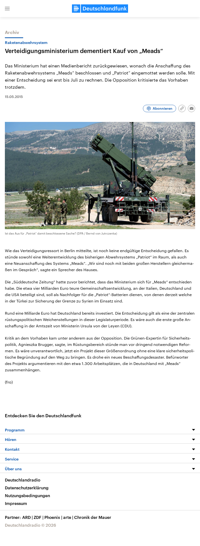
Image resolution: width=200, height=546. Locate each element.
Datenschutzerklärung (27, 487)
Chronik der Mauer (92, 517)
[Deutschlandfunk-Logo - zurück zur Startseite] (100, 8)
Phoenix (53, 517)
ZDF (38, 517)
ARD (27, 517)
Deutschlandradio (22, 479)
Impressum (16, 503)
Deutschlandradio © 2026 (30, 525)
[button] (7, 8)
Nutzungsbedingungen (27, 495)
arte (68, 517)
